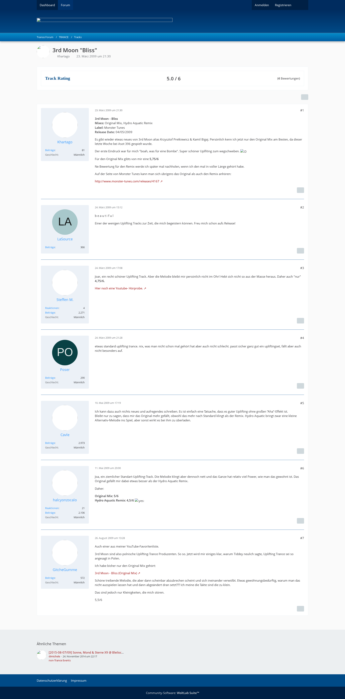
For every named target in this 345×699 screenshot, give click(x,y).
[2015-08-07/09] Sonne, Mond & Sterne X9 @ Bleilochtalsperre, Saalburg (99, 652)
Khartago (63, 56)
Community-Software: (172, 693)
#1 (302, 110)
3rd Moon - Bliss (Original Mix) (116, 573)
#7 (302, 538)
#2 (302, 207)
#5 (302, 403)
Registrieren (283, 5)
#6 (302, 468)
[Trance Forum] (172, 21)
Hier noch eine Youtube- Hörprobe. (119, 288)
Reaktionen (52, 308)
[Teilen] (304, 97)
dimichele (54, 656)
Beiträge (50, 150)
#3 (302, 268)
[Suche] (301, 5)
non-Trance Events (60, 660)
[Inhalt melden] (300, 190)
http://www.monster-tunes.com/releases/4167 (127, 181)
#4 (302, 338)
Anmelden (262, 5)
